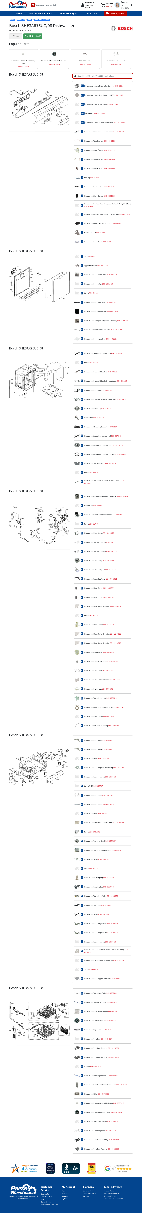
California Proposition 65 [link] (113, 1199)
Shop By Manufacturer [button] (39, 13)
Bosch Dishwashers (42, 19)
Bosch (29, 19)
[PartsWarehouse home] (18, 3)
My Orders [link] (65, 1193)
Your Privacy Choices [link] (111, 1193)
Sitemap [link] (86, 1196)
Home (19, 13)
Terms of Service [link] (110, 1196)
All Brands (21, 19)
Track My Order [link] (46, 1197)
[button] (123, 5)
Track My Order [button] (117, 13)
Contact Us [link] (45, 1194)
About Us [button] (91, 13)
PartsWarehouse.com (28, 1196)
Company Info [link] (88, 1191)
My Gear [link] (65, 1196)
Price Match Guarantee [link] (49, 1205)
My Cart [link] (65, 1199)
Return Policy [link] (46, 1202)
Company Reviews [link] (90, 1193)
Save (17, 36)
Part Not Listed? (33, 36)
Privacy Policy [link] (109, 1191)
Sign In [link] (64, 1191)
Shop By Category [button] (68, 13)
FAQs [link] (42, 1199)
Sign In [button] (87, 5)
